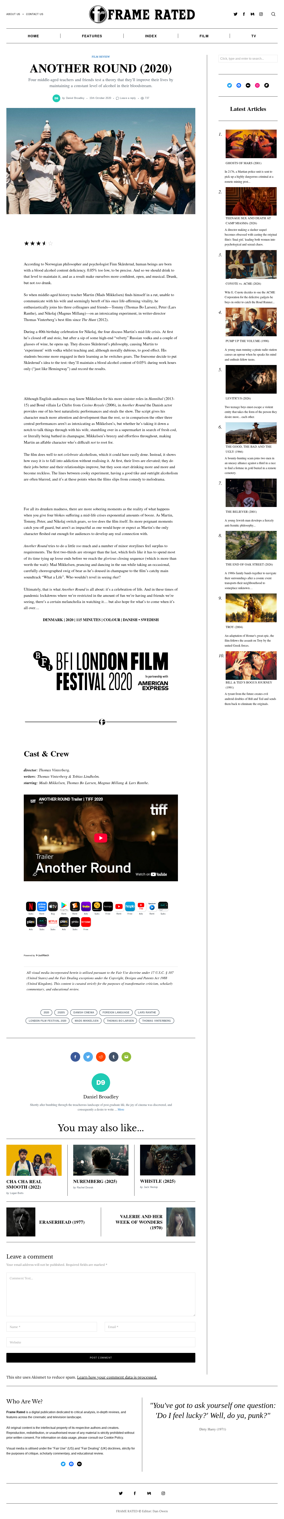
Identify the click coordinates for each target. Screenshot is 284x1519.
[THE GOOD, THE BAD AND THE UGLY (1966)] (251, 433)
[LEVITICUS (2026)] (251, 379)
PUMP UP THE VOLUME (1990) (247, 341)
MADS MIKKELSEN (86, 1020)
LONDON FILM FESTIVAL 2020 (47, 1020)
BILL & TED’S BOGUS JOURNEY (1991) (249, 684)
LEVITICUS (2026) (238, 398)
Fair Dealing (90, 1448)
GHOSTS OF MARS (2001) (243, 163)
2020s (61, 1012)
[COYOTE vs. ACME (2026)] (251, 264)
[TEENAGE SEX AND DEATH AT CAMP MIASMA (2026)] (251, 201)
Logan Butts (17, 1193)
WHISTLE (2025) (157, 1181)
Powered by (30, 955)
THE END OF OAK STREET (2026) (249, 564)
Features (92, 35)
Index (151, 35)
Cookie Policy (113, 1437)
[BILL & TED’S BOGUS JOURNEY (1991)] (251, 665)
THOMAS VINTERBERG (156, 1020)
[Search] (273, 14)
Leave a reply (128, 98)
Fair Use (59, 1448)
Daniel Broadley (75, 98)
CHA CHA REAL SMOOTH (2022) (24, 1184)
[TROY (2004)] (251, 608)
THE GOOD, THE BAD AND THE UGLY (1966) (249, 448)
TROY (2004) (234, 627)
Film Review (101, 56)
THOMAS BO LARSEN (120, 1020)
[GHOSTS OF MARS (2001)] (251, 144)
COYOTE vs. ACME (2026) (243, 283)
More (121, 1109)
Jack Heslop (151, 1187)
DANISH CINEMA (83, 1012)
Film (204, 35)
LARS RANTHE (147, 1012)
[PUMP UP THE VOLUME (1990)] (251, 322)
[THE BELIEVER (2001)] (251, 493)
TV (253, 35)
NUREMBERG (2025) (95, 1181)
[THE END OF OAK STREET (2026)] (251, 545)
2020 (46, 1012)
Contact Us (34, 14)
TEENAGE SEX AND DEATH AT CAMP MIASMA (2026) (248, 220)
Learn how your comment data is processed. (117, 1377)
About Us (13, 14)
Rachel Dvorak (85, 1187)
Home (33, 35)
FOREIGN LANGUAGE (116, 1012)
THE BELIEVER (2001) (241, 511)
